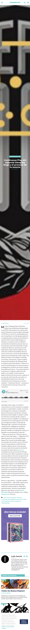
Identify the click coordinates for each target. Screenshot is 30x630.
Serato (20, 450)
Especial (19, 497)
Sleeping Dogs (6, 503)
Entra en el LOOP (15, 515)
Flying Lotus (5, 494)
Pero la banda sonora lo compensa (11, 501)
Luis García (6, 323)
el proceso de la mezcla (9, 497)
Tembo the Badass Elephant (13, 591)
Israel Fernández (6, 593)
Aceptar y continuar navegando (24, 621)
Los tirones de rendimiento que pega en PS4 (14, 499)
